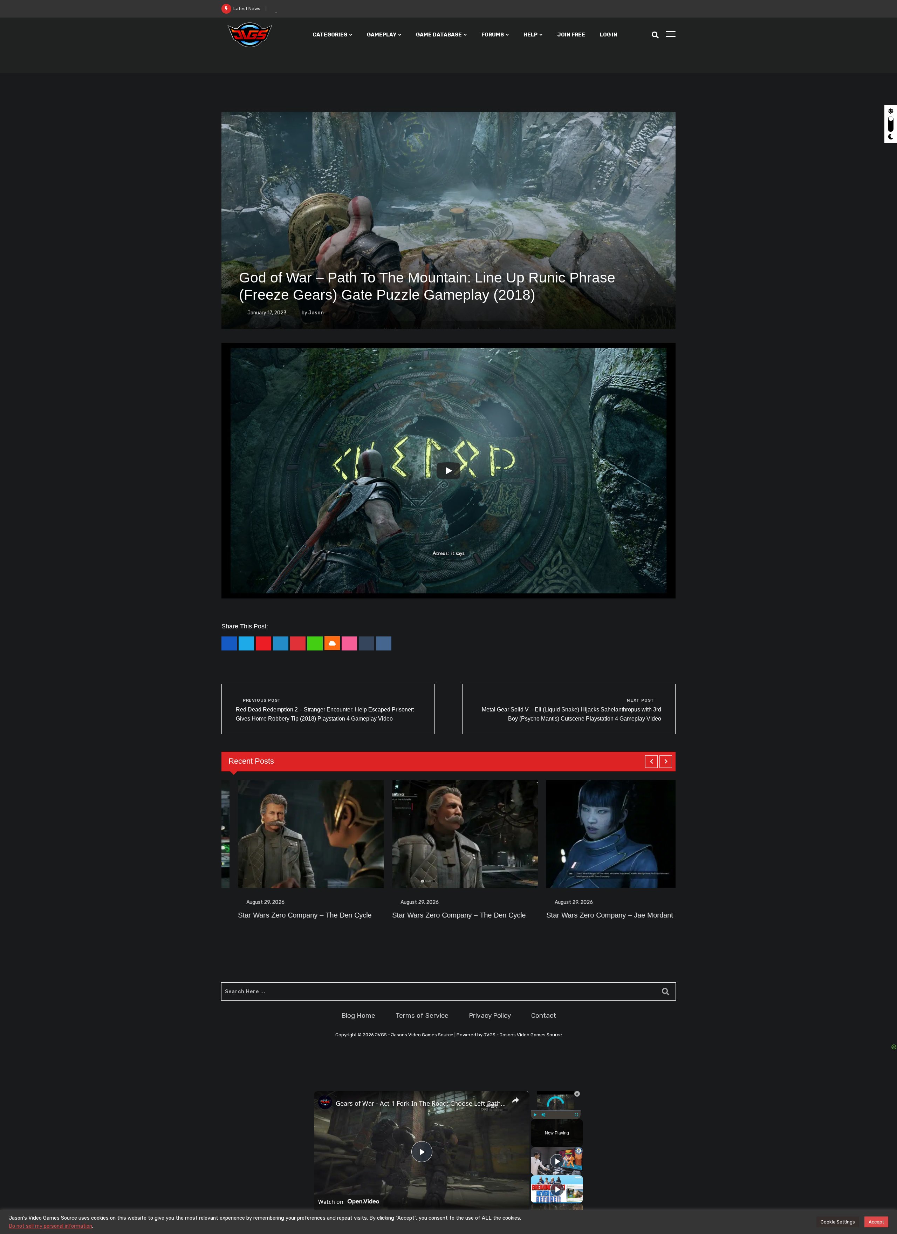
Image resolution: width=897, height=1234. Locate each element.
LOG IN (608, 35)
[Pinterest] (298, 643)
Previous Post (262, 700)
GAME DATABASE (439, 35)
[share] (515, 1100)
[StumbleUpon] (349, 643)
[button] (651, 761)
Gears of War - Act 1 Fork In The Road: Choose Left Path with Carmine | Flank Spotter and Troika (421, 1103)
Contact (543, 1015)
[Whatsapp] (315, 643)
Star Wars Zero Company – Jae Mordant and (446, 915)
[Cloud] (332, 643)
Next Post (640, 700)
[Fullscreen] (576, 1115)
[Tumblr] (366, 643)
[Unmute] (543, 1115)
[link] (325, 1102)
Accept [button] (876, 1222)
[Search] (655, 35)
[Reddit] (383, 643)
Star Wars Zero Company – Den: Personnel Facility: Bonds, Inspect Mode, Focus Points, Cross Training (370, 8)
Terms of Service (422, 1015)
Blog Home (358, 1015)
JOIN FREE (571, 35)
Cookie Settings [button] (838, 1222)
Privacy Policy (490, 1015)
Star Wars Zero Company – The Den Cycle (288, 915)
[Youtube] (263, 643)
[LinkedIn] (280, 643)
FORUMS (492, 35)
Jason (316, 313)
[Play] (448, 470)
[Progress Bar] (556, 1110)
